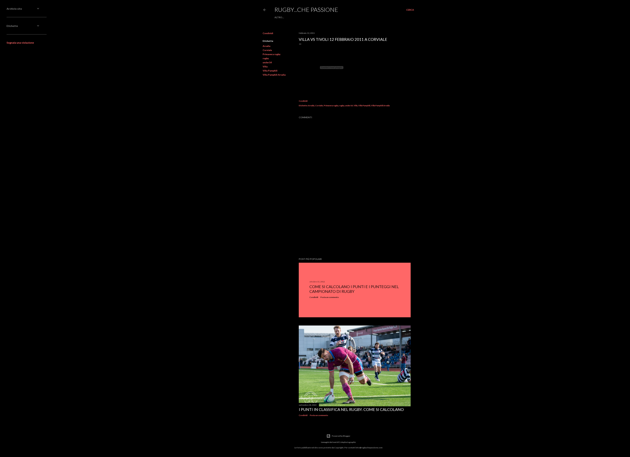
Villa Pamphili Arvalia (274, 74)
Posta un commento (329, 297)
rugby (266, 58)
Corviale (267, 50)
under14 (267, 62)
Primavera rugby (271, 54)
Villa (265, 66)
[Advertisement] (355, 226)
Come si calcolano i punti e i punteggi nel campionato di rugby (354, 289)
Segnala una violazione (20, 42)
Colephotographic (347, 442)
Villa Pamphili (270, 70)
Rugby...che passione (306, 9)
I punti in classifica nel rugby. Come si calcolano (351, 409)
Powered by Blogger (341, 436)
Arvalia (266, 46)
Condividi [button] (268, 33)
